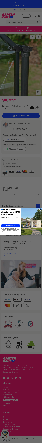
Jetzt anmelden (10, 225)
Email (2, 219)
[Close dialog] (40, 210)
